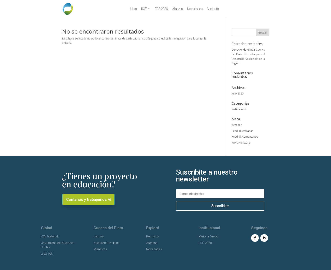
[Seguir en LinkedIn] (264, 238)
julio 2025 (238, 93)
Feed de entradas (242, 131)
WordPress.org (241, 142)
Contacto (213, 9)
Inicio (133, 9)
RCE (144, 9)
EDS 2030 (161, 9)
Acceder (237, 125)
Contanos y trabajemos (86, 199)
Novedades (194, 9)
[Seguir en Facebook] (255, 238)
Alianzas (177, 9)
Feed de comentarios (245, 136)
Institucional (239, 109)
